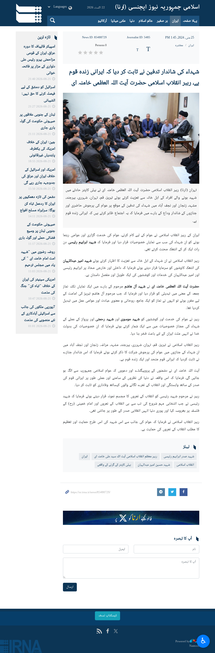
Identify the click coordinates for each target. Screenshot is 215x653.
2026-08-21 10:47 (39, 298)
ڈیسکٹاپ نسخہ (107, 615)
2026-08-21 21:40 (39, 79)
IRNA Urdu (157, 8)
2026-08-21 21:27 (39, 106)
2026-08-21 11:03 (39, 271)
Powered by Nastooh (187, 643)
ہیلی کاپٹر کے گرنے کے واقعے (114, 465)
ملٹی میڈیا (118, 21)
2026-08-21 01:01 (39, 326)
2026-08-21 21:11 (39, 134)
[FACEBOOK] (107, 631)
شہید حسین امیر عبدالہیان (154, 465)
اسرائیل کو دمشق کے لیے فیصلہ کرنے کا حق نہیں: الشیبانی (38, 94)
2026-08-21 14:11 (39, 216)
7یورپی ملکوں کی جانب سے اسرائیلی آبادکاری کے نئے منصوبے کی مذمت (38, 313)
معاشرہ (179, 45)
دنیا (132, 21)
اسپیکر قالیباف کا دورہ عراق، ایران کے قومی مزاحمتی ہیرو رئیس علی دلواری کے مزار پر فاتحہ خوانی (38, 59)
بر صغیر (162, 21)
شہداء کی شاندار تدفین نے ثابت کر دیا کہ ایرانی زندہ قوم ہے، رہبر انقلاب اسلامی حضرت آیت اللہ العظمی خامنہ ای (134, 77)
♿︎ (203, 640)
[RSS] (99, 631)
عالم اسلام (146, 21)
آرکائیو (102, 21)
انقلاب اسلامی (185, 465)
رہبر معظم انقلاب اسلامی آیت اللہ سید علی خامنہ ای (125, 456)
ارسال (69, 587)
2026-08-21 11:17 (39, 244)
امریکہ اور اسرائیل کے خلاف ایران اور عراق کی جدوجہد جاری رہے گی (38, 176)
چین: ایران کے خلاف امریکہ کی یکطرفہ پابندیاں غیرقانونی (41, 149)
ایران (175, 21)
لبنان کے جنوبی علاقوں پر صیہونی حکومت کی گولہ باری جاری (37, 121)
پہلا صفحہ (190, 21)
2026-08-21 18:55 (39, 161)
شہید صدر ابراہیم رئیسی (179, 456)
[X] (115, 631)
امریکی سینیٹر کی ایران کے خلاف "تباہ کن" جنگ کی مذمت (37, 286)
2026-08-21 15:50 (39, 189)
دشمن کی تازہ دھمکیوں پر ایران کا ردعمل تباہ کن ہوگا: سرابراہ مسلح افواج (37, 203)
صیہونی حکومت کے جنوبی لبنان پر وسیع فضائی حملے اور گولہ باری (37, 231)
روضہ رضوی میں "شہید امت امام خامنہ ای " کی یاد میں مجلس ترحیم (38, 258)
